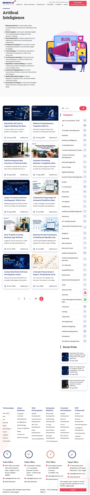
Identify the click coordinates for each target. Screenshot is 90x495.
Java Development (38, 439)
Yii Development (80, 433)
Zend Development (81, 425)
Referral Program (22, 437)
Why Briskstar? (22, 419)
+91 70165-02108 (54, 2)
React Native (7, 429)
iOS (4, 419)
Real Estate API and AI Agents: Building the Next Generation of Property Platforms (78, 355)
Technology (41, 4)
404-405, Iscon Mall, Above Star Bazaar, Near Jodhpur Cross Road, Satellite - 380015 (12, 470)
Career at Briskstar (23, 428)
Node (4, 426)
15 (36, 298)
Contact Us (21, 434)
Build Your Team (29, 4)
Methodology (21, 425)
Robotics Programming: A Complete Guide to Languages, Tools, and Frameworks (77, 369)
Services (19, 4)
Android (5, 422)
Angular (5, 435)
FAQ (48, 490)
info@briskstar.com (64, 2)
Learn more (70, 486)
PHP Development (37, 436)
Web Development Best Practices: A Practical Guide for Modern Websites (77, 383)
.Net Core (6, 413)
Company (58, 4)
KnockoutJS (6, 441)
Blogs (66, 4)
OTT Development (52, 441)
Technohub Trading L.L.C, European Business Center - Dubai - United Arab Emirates (34, 470)
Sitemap (54, 490)
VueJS (5, 432)
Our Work (50, 4)
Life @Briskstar (22, 422)
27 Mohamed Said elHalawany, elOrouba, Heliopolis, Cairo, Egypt (78, 468)
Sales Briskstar (10, 482)
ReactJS (5, 438)
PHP (4, 416)
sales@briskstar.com (12, 478)
